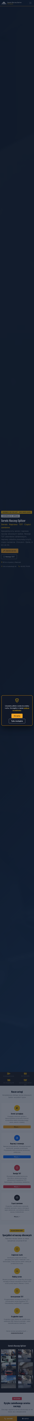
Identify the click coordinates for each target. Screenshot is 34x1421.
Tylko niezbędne (17, 721)
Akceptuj (17, 716)
